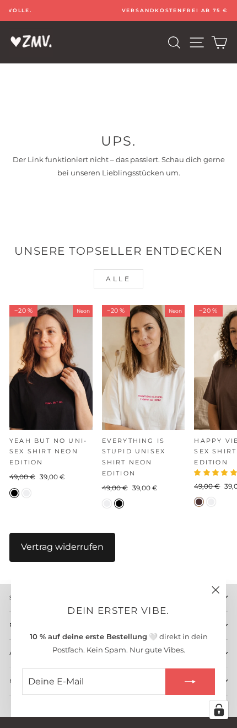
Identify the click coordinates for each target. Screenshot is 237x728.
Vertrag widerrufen (62, 547)
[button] (215, 472)
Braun (199, 502)
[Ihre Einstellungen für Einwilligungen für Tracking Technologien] (218, 709)
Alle (118, 279)
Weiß (26, 493)
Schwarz (14, 493)
